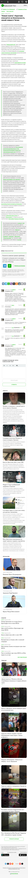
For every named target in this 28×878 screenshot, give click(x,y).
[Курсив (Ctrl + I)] (7, 365)
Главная (3, 11)
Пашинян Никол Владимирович (12, 574)
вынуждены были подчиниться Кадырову (11, 204)
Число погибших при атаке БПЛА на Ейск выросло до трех (13, 654)
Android (20, 223)
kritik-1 (13, 305)
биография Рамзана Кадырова (16, 218)
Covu (13, 327)
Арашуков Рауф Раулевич (10, 593)
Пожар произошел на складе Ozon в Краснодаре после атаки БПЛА (11, 622)
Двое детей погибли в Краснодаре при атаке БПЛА (12, 629)
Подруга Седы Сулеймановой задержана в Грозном (11, 485)
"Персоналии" (8, 217)
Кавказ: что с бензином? (9, 9)
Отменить (14, 384)
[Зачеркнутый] (13, 365)
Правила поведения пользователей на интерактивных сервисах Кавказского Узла (14, 868)
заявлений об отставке (20, 62)
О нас (2, 852)
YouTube (19, 239)
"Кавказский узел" (10, 44)
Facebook (5, 236)
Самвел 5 (14, 289)
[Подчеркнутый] (10, 365)
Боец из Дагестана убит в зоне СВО (13, 462)
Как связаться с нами (11, 852)
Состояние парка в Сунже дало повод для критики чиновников (14, 511)
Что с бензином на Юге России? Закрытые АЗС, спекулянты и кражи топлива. (13, 834)
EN (4, 1)
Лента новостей (10, 11)
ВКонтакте (17, 236)
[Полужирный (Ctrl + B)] (4, 365)
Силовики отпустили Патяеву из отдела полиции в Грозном (12, 439)
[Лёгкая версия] (7, 1)
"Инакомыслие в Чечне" (12, 215)
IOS (23, 223)
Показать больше (14, 839)
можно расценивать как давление (11, 179)
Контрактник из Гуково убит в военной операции (12, 640)
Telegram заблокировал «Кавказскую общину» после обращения (11, 760)
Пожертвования (23, 852)
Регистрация (14, 380)
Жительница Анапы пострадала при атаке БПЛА (13, 647)
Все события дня (22, 657)
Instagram (11, 236)
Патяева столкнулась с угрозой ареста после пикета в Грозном (14, 407)
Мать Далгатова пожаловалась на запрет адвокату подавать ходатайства (14, 540)
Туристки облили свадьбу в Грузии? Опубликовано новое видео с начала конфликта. (11, 735)
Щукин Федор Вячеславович (11, 611)
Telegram (17, 229)
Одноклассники (7, 238)
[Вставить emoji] (16, 365)
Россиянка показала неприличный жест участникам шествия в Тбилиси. (12, 810)
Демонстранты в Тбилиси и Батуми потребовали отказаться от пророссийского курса (13, 680)
